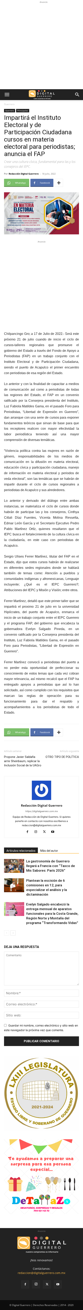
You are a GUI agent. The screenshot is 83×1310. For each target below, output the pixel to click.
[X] (46, 832)
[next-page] (13, 932)
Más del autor (49, 850)
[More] (59, 183)
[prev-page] (6, 932)
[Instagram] (37, 832)
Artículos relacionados (20, 850)
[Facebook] (29, 832)
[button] (6, 94)
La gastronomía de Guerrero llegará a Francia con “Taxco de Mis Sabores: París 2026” (50, 865)
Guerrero (9, 104)
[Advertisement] (41, 45)
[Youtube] (54, 832)
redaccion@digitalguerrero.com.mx (41, 1273)
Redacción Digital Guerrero (24, 173)
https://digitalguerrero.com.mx (41, 811)
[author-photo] (41, 800)
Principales (22, 110)
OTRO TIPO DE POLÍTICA (62, 757)
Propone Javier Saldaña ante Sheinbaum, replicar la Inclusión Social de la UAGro (22, 761)
